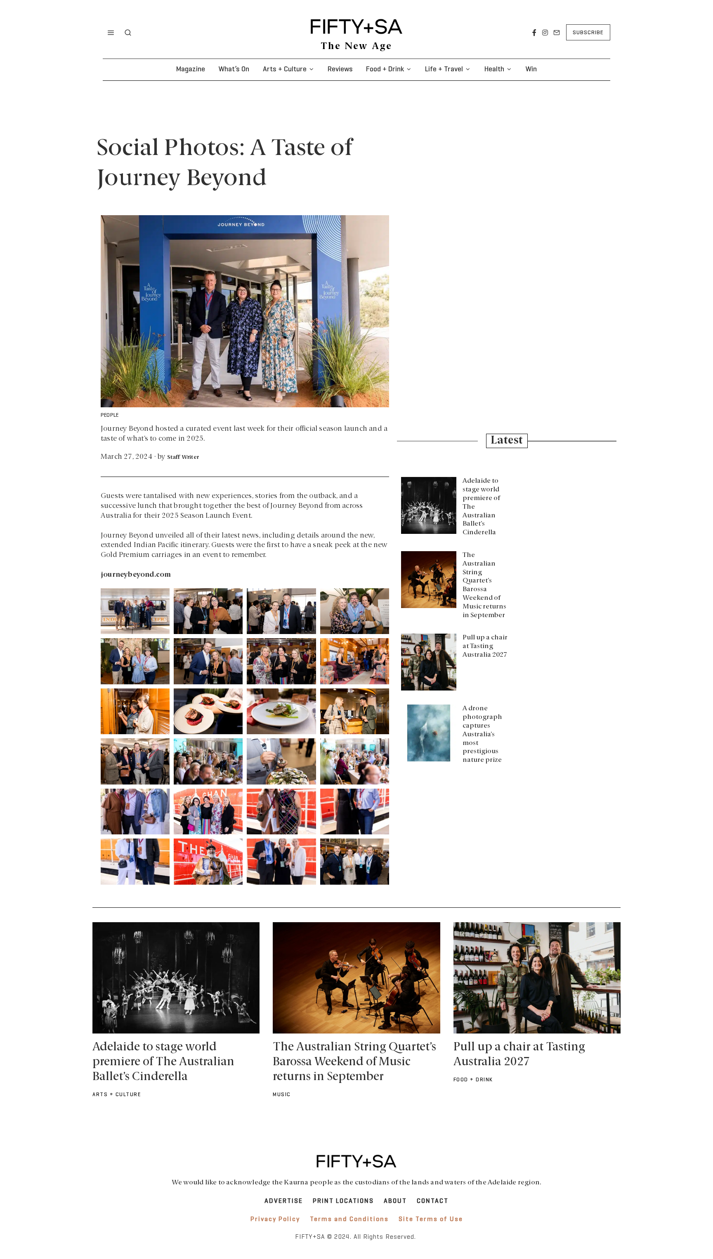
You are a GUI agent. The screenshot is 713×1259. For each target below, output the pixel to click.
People (109, 415)
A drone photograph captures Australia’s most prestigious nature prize (482, 734)
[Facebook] (534, 33)
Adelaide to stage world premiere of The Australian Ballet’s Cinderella (163, 1062)
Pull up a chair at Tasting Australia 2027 (485, 646)
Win (531, 69)
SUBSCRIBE (588, 32)
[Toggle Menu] (111, 32)
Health (494, 69)
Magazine (190, 69)
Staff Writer (183, 457)
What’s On (233, 69)
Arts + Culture (285, 69)
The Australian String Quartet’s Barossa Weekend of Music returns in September (354, 1062)
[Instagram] (545, 33)
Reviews (340, 69)
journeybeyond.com (136, 574)
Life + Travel (444, 69)
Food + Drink (385, 69)
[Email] (556, 33)
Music (282, 1094)
